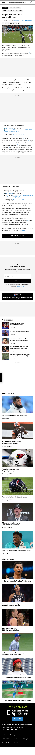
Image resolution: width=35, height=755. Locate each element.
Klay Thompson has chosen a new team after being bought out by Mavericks (19, 347)
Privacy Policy (20, 286)
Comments (29, 20)
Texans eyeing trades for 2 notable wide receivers (14, 497)
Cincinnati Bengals (15, 8)
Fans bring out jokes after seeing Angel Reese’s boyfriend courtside (11, 604)
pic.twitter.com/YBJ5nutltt (11, 131)
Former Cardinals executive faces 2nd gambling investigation (10, 470)
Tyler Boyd (19, 11)
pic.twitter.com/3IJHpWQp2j (12, 197)
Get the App (17, 719)
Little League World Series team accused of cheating (17, 700)
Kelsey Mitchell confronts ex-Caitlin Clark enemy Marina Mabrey (11, 629)
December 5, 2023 (18, 134)
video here (22, 230)
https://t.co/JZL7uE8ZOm (25, 130)
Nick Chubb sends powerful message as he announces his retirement (11, 442)
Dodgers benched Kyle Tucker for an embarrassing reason (17, 323)
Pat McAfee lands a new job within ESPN (19, 331)
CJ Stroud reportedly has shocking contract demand (17, 677)
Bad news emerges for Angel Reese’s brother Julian (17, 581)
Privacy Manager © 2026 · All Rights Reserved (12, 727)
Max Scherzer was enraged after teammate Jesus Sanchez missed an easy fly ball (13, 653)
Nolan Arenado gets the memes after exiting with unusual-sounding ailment (19, 339)
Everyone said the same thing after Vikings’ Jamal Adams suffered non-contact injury (20, 355)
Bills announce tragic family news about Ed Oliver (15, 415)
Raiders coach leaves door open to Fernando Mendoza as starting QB (11, 523)
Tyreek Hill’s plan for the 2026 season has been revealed (16, 551)
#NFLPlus (15, 130)
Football (5, 8)
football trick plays (9, 11)
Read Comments (18, 236)
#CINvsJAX (9, 128)
